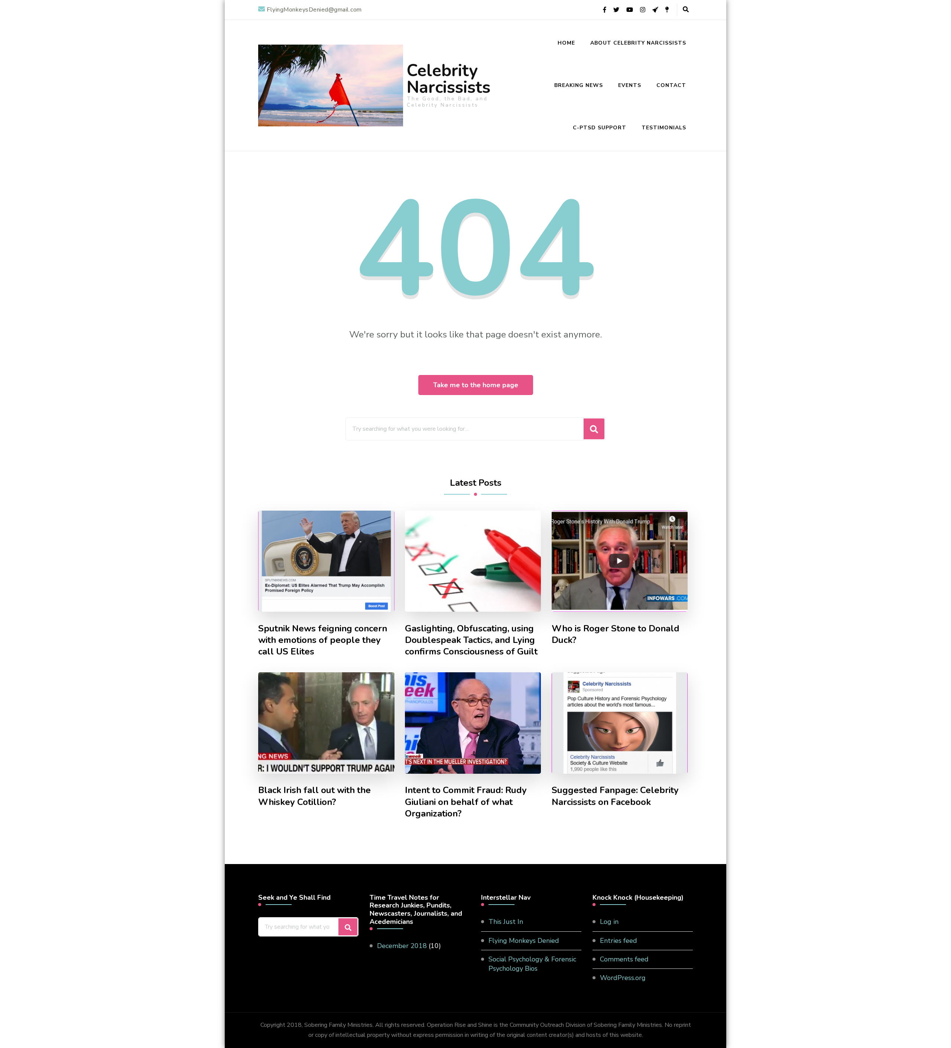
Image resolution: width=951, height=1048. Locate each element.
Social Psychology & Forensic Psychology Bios (532, 964)
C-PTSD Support (599, 127)
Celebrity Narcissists (448, 79)
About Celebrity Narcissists (638, 42)
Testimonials (664, 127)
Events (629, 85)
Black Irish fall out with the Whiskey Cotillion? (314, 796)
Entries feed (618, 940)
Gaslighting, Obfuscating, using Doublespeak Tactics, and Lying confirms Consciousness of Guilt (471, 640)
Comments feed (624, 959)
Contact (671, 85)
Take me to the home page (475, 385)
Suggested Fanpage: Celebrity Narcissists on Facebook (615, 796)
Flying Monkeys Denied (524, 940)
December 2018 (402, 945)
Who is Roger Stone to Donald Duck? (615, 634)
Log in (609, 921)
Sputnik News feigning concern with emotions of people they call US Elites (322, 640)
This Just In (506, 921)
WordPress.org (623, 977)
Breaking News (578, 85)
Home (566, 42)
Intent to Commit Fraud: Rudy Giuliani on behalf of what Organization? (466, 802)
